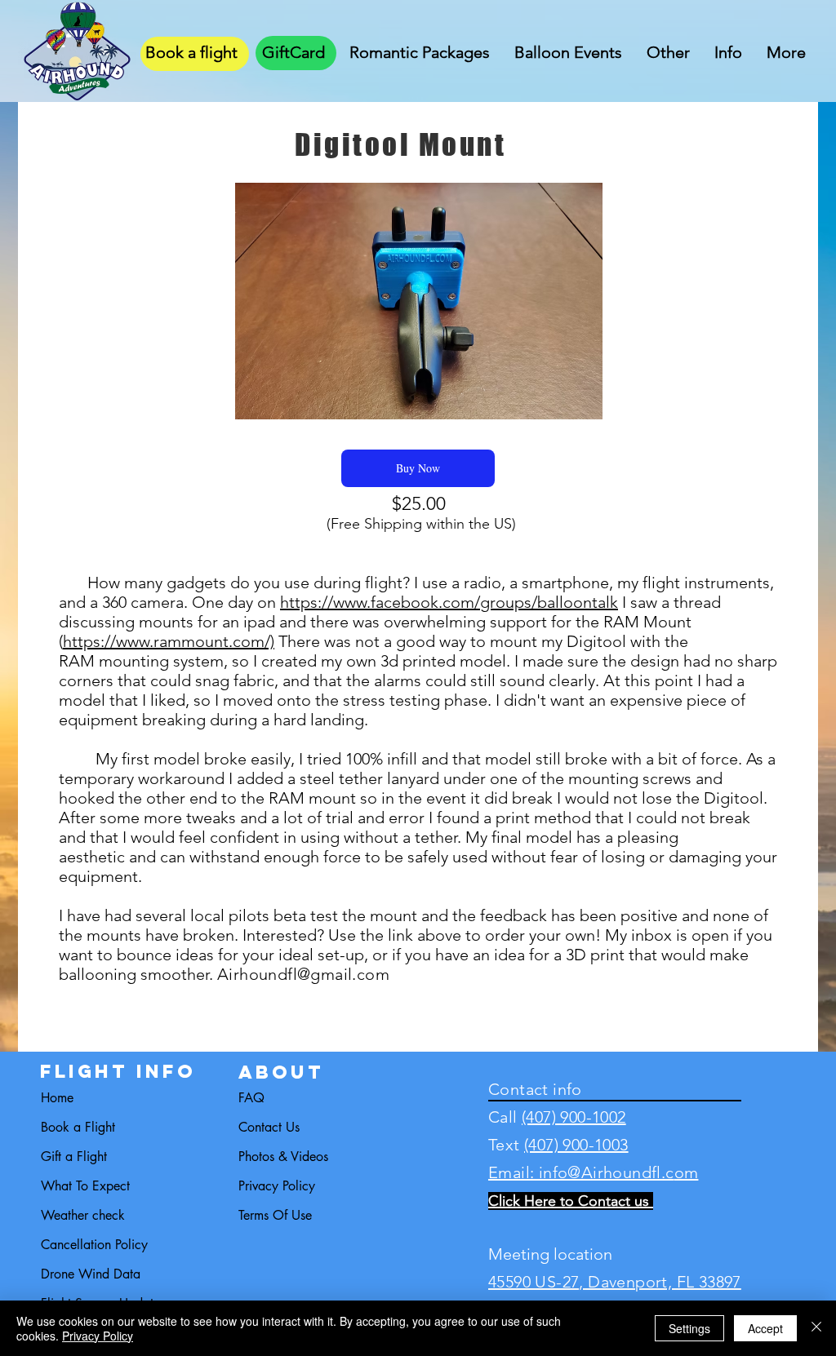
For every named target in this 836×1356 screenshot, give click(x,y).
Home (57, 1097)
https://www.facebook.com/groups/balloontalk (449, 602)
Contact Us (269, 1127)
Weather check (83, 1215)
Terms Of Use (275, 1215)
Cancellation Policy (94, 1244)
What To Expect (85, 1185)
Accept (765, 1328)
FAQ (251, 1097)
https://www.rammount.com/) (168, 641)
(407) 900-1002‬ (574, 1117)
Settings (689, 1328)
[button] (419, 49)
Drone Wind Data (90, 1274)
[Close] (816, 1328)
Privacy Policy (276, 1185)
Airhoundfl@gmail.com (303, 974)
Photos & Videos (283, 1156)
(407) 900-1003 (576, 1144)
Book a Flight (78, 1127)
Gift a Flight (74, 1156)
